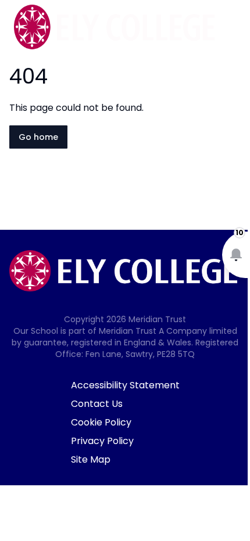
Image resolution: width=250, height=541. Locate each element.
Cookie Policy (101, 422)
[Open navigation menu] (233, 27)
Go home (38, 137)
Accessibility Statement (125, 385)
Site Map (90, 459)
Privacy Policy (102, 441)
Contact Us (97, 403)
